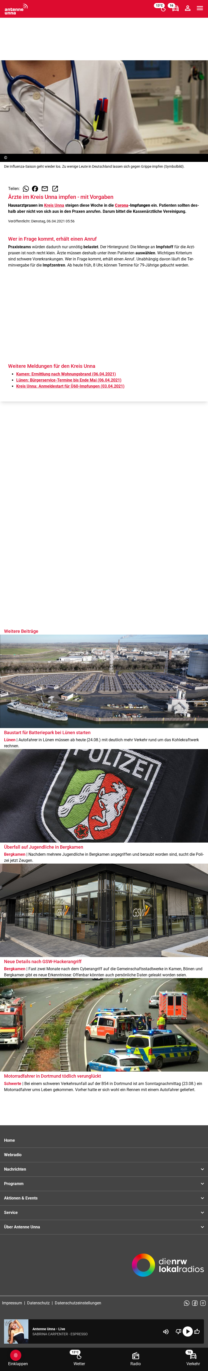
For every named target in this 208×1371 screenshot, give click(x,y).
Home (9, 1140)
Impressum (12, 1303)
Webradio (13, 1154)
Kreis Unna (54, 205)
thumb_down (179, 1331)
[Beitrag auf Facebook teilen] (35, 189)
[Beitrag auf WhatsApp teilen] (26, 189)
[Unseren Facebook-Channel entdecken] (195, 1303)
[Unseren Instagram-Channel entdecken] (203, 1303)
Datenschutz (38, 1303)
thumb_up (197, 1331)
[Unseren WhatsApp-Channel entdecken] (187, 1303)
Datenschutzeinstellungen (78, 1303)
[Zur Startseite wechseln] (16, 9)
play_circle (188, 1331)
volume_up (165, 1331)
